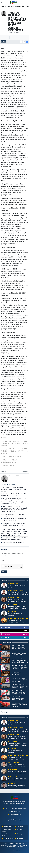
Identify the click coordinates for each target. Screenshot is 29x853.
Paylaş (4, 41)
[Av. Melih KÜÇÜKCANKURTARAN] (4, 592)
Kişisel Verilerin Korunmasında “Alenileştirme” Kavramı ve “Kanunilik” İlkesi (18, 765)
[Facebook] (9, 820)
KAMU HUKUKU (5, 845)
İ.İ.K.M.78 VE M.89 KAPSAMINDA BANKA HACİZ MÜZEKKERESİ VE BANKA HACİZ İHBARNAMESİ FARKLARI (13, 525)
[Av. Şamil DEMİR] (4, 613)
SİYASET (8, 847)
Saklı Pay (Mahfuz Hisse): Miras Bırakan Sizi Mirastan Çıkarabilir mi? (17, 600)
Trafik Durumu (20, 829)
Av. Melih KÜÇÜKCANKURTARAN (16, 590)
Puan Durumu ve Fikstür (6, 834)
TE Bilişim (18, 851)
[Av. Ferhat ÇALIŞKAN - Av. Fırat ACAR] (4, 620)
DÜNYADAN (20, 847)
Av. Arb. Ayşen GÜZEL (13, 604)
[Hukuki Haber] (14, 2)
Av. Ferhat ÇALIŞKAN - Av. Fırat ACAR (18, 618)
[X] (12, 820)
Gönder (4, 572)
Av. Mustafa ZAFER (13, 583)
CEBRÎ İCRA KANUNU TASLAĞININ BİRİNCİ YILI (17, 586)
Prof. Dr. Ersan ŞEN (13, 762)
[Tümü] (27, 580)
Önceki (4, 471)
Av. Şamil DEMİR (12, 611)
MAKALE (3, 7)
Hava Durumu (20, 826)
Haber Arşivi (20, 838)
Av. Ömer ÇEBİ (11, 783)
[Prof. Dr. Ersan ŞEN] (4, 764)
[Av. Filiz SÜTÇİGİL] (4, 771)
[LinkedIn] (17, 820)
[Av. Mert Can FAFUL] (3, 13)
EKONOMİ (13, 847)
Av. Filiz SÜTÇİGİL (12, 769)
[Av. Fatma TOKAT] (4, 778)
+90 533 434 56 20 (15, 811)
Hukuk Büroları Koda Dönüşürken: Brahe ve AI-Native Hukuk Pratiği (17, 779)
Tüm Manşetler (20, 834)
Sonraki (24, 471)
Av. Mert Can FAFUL (13, 33)
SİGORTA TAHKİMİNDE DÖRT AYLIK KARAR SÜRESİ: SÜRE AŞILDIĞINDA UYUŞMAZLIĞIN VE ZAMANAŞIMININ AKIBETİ (17, 593)
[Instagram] (14, 820)
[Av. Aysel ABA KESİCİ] (4, 599)
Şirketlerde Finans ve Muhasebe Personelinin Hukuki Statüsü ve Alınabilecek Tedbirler (16, 786)
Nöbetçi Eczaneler (8, 826)
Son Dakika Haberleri (9, 838)
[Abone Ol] (27, 41)
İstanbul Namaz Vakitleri (6, 830)
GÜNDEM (25, 845)
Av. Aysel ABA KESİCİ (13, 597)
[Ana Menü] (1, 2)
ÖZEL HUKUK (13, 845)
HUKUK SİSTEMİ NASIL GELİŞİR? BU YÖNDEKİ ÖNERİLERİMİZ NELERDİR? (18, 607)
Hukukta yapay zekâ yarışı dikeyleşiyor (15, 614)
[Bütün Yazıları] (27, 484)
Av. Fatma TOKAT (12, 776)
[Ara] (26, 2)
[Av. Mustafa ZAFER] (4, 585)
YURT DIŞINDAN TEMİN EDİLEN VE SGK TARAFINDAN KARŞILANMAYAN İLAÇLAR (18, 772)
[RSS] (20, 820)
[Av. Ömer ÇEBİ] (4, 785)
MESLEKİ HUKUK (19, 7)
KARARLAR (10, 7)
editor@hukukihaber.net (15, 814)
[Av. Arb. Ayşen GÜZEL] (4, 606)
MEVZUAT (19, 845)
